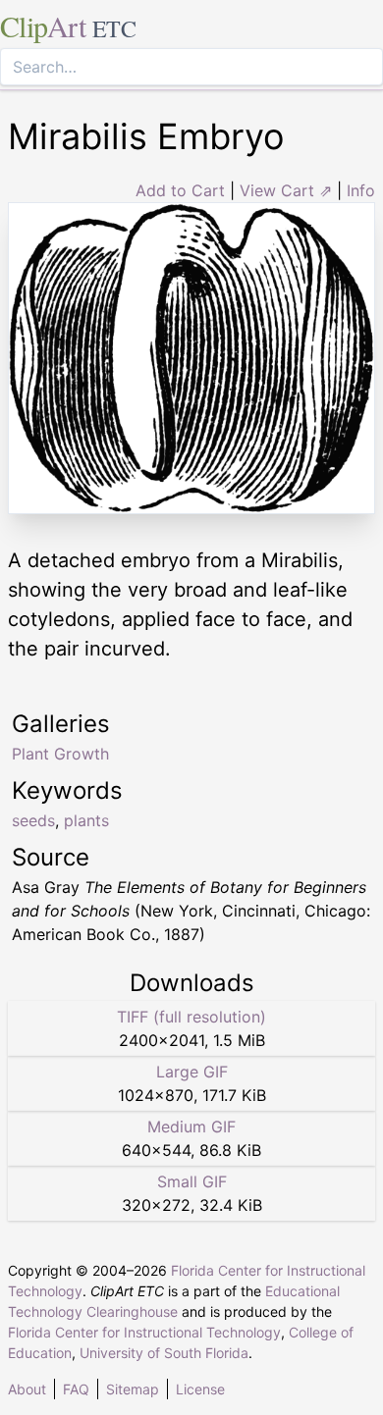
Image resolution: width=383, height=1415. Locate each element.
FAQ (76, 1389)
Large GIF (192, 1071)
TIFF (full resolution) (191, 1016)
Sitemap (132, 1389)
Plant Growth (60, 753)
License (200, 1389)
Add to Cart (180, 190)
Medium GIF (191, 1126)
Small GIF (192, 1181)
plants (86, 820)
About (27, 1389)
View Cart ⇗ (286, 190)
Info (361, 190)
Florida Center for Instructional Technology (144, 1332)
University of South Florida (164, 1352)
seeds (33, 820)
